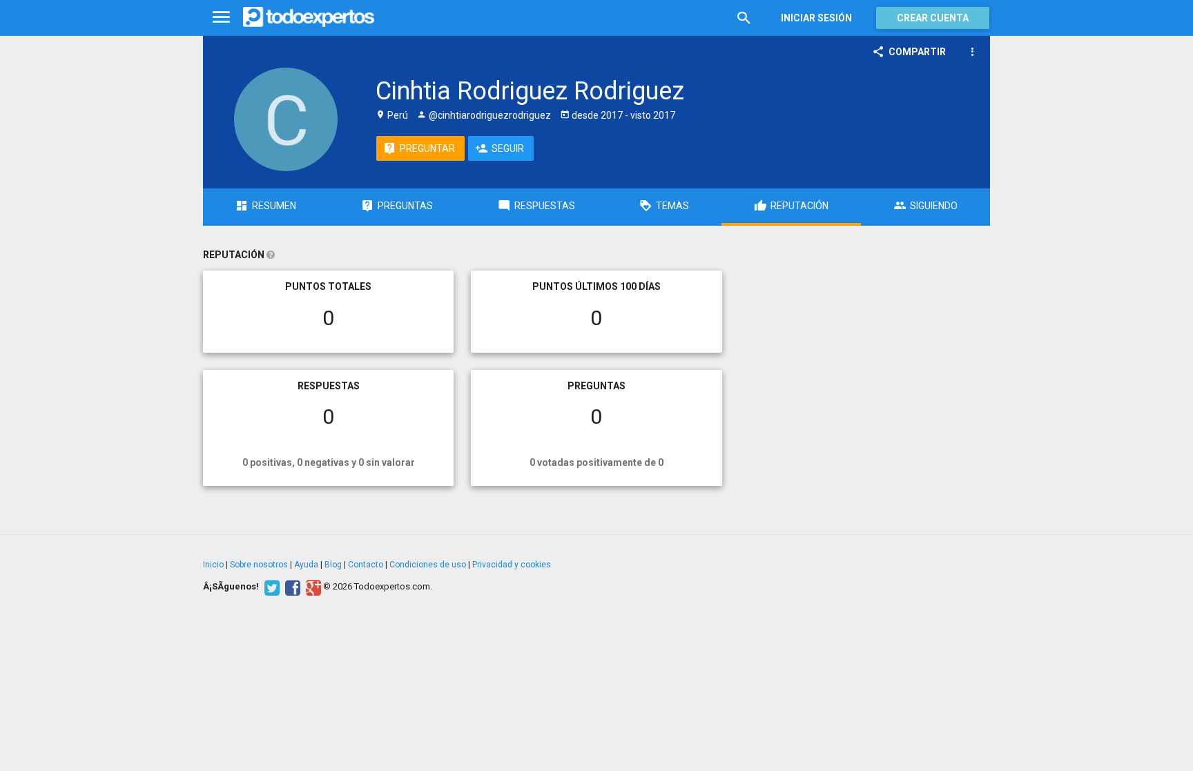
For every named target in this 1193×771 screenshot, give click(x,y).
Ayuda (306, 564)
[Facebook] (291, 586)
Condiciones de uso (427, 564)
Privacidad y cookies (511, 564)
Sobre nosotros (259, 564)
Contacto (365, 564)
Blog (333, 564)
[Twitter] (270, 586)
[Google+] (311, 586)
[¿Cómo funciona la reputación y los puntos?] (270, 254)
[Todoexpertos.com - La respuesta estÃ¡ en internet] (309, 17)
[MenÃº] (221, 17)
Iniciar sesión (816, 17)
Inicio (213, 564)
